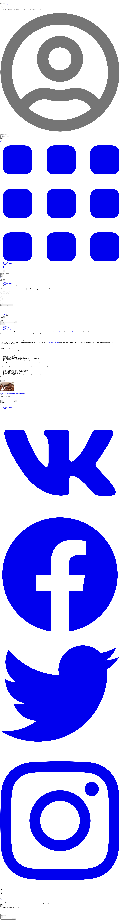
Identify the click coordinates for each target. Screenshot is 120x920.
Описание (5, 326)
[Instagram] (60, 888)
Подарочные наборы (7, 407)
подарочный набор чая (24, 377)
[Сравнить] (4, 381)
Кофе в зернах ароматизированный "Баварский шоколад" (12, 393)
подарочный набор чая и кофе (35, 377)
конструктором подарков (54, 342)
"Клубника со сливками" (47, 331)
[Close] (1, 905)
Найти (2, 274)
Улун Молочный (60, 331)
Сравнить (10, 305)
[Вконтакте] (60, 515)
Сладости (5, 284)
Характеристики (6, 327)
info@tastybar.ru (3, 899)
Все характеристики (4, 314)
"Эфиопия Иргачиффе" (77, 331)
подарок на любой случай (14, 377)
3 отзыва (2, 310)
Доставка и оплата (7, 329)
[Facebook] (60, 633)
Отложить (4, 305)
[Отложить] (1, 381)
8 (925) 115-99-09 (4, 4)
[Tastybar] (2, 135)
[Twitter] (60, 752)
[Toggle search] (1, 276)
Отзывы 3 (5, 328)
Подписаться (3, 915)
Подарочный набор (4, 377)
